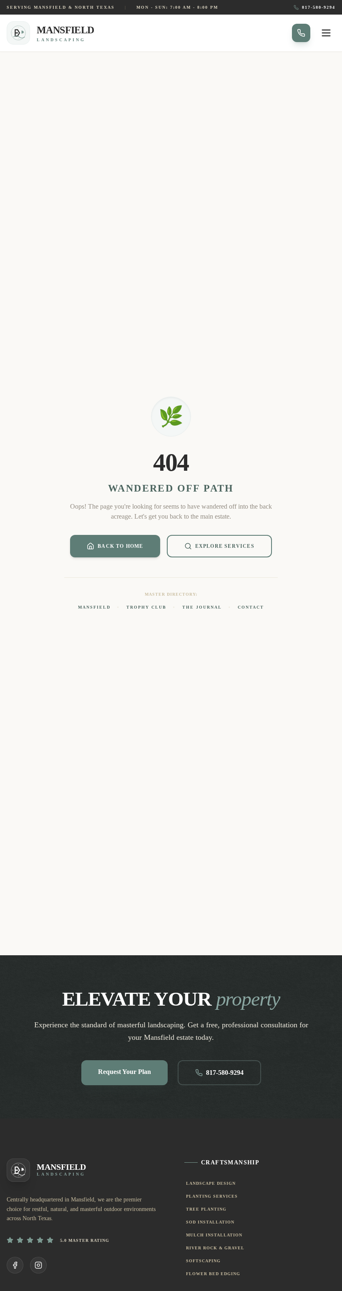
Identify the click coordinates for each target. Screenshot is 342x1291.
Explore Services (224, 546)
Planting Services (212, 1196)
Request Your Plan (124, 1071)
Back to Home (120, 546)
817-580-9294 (318, 7)
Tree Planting (206, 1209)
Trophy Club (146, 607)
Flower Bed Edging (213, 1273)
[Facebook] (15, 1265)
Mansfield (94, 607)
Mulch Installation (214, 1235)
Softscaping (203, 1261)
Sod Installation (210, 1222)
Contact (251, 607)
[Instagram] (38, 1265)
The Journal (202, 607)
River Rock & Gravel (215, 1248)
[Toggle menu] (326, 33)
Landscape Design (211, 1183)
